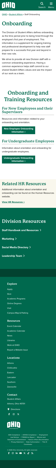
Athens (10, 363)
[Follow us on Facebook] (9, 414)
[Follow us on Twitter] (18, 414)
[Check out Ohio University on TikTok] (28, 453)
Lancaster (11, 377)
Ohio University (18, 450)
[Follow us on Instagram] (14, 414)
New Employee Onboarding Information (18, 130)
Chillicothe (12, 367)
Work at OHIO (13, 345)
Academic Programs (16, 298)
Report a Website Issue (17, 349)
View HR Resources (12, 202)
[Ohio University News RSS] (32, 453)
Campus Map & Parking (17, 312)
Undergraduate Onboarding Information (18, 159)
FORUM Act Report (28, 437)
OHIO (4, 14)
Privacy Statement (17, 442)
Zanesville (11, 386)
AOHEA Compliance (30, 435)
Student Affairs (16, 14)
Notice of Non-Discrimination (38, 439)
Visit (9, 308)
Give (9, 293)
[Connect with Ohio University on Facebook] (8, 453)
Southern (11, 382)
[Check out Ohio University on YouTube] (20, 453)
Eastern (10, 372)
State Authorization (33, 442)
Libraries (11, 340)
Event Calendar (14, 326)
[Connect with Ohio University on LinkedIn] (16, 453)
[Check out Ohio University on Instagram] (12, 453)
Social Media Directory (15, 247)
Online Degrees (14, 303)
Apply (10, 289)
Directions (15, 409)
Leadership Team (12, 256)
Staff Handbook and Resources (20, 230)
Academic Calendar (16, 330)
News (9, 335)
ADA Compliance (14, 435)
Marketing (8, 239)
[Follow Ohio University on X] (24, 453)
